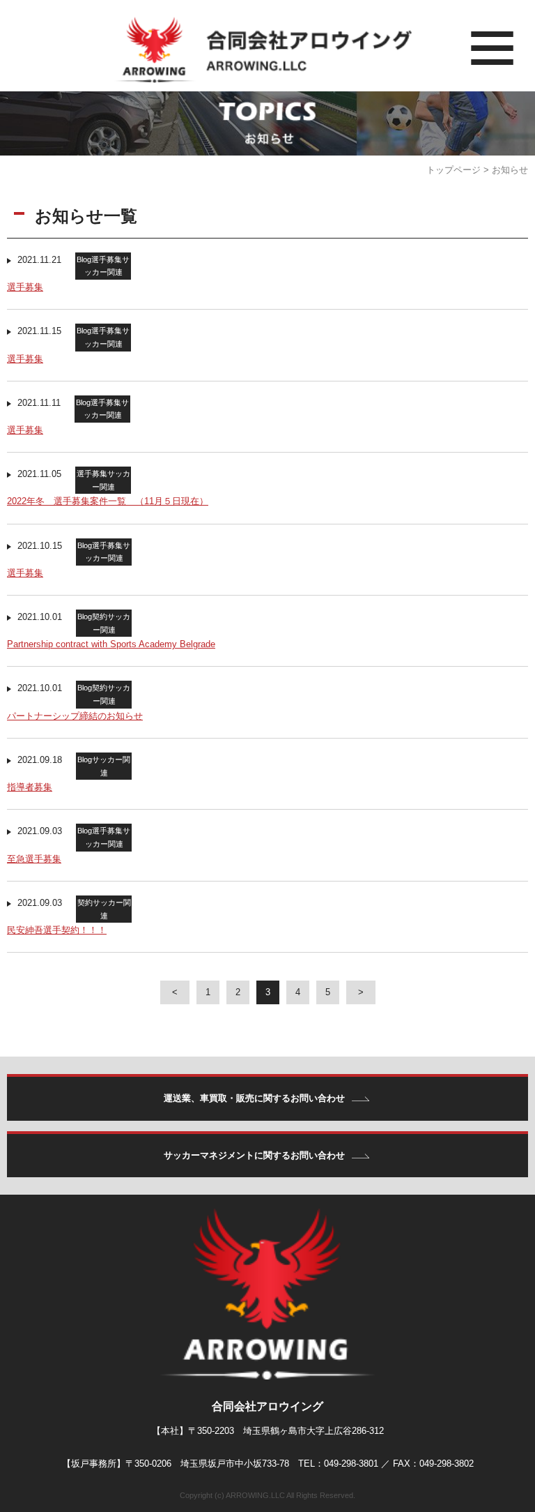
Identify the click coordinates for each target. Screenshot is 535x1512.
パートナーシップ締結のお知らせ (75, 716)
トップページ (453, 170)
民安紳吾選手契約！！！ (57, 930)
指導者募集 (29, 787)
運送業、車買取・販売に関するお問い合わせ (254, 1098)
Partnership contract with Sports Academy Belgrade (111, 644)
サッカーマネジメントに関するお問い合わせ (254, 1155)
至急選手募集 (34, 859)
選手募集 (25, 287)
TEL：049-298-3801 (338, 1463)
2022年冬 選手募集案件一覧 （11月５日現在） (107, 501)
